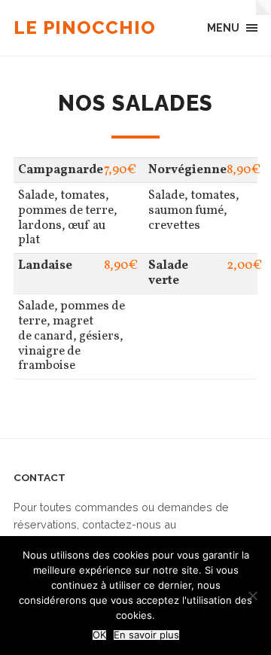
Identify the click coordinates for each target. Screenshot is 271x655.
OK (99, 635)
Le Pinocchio (85, 27)
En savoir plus (146, 635)
